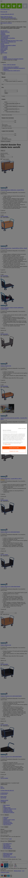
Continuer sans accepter (22, 428)
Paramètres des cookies (14, 451)
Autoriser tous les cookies (14, 447)
